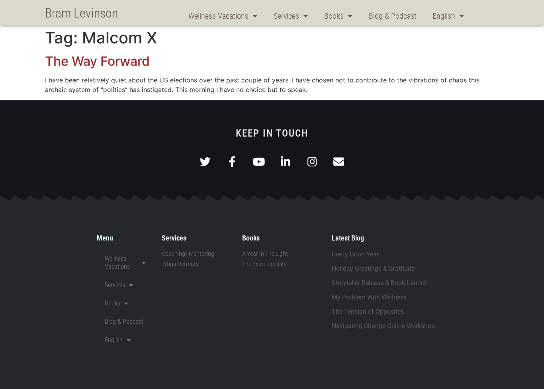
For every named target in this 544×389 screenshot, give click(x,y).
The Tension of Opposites (368, 311)
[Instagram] (312, 161)
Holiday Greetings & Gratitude (373, 268)
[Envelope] (338, 161)
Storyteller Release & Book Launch (380, 283)
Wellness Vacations (218, 16)
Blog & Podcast (393, 16)
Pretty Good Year (355, 254)
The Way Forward (97, 61)
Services (286, 16)
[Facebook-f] (232, 161)
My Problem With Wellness (369, 297)
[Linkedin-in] (285, 161)
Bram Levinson (81, 13)
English (443, 16)
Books (334, 16)
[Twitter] (205, 161)
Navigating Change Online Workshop (383, 326)
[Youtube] (258, 161)
